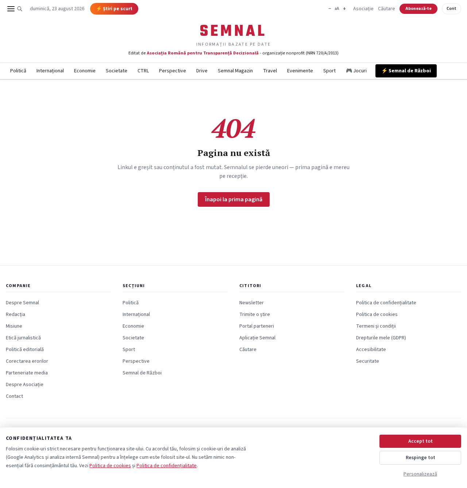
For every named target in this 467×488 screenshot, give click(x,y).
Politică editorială (25, 349)
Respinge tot (420, 457)
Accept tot (420, 441)
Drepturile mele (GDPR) (381, 338)
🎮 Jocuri (356, 71)
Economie (85, 71)
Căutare (386, 8)
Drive (202, 71)
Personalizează (420, 474)
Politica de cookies (377, 314)
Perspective (172, 71)
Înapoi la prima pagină (233, 199)
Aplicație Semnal (257, 338)
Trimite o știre (254, 314)
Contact (14, 396)
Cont (451, 8)
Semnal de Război (142, 373)
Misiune (14, 326)
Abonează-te (418, 8)
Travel (270, 71)
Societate (116, 71)
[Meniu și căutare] (15, 8)
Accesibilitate (371, 349)
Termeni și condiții (376, 326)
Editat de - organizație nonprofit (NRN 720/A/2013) (233, 53)
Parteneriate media (27, 373)
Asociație (363, 8)
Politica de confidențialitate (386, 302)
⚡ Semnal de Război (406, 71)
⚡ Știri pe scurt (114, 8)
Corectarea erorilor (27, 361)
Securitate (367, 361)
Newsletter (251, 302)
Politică (18, 71)
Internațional (50, 71)
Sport (329, 71)
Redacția (15, 314)
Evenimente (300, 71)
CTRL (143, 71)
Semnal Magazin (235, 71)
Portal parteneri (256, 326)
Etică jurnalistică (23, 338)
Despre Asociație (24, 384)
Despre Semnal (22, 302)
